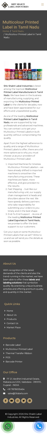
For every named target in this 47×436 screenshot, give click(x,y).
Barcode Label (13, 345)
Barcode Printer (14, 361)
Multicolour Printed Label (19, 349)
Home (6, 31)
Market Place (14, 327)
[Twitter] (23, 400)
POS (8, 357)
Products (11, 319)
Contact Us (12, 323)
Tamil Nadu (18, 31)
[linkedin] (29, 400)
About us (11, 315)
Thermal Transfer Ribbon (19, 353)
